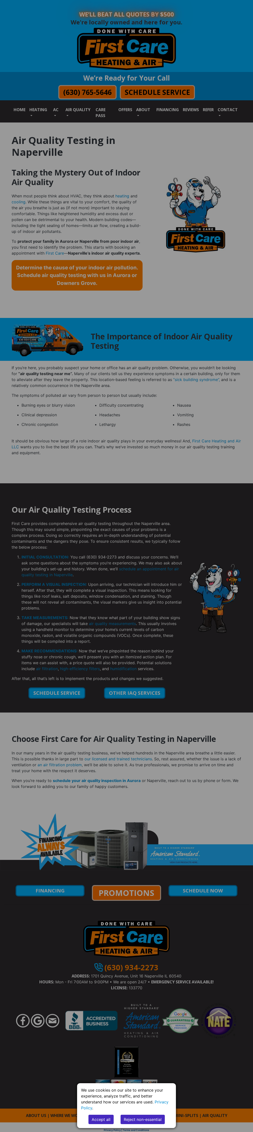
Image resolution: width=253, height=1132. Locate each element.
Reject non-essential (143, 1119)
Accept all (101, 1119)
